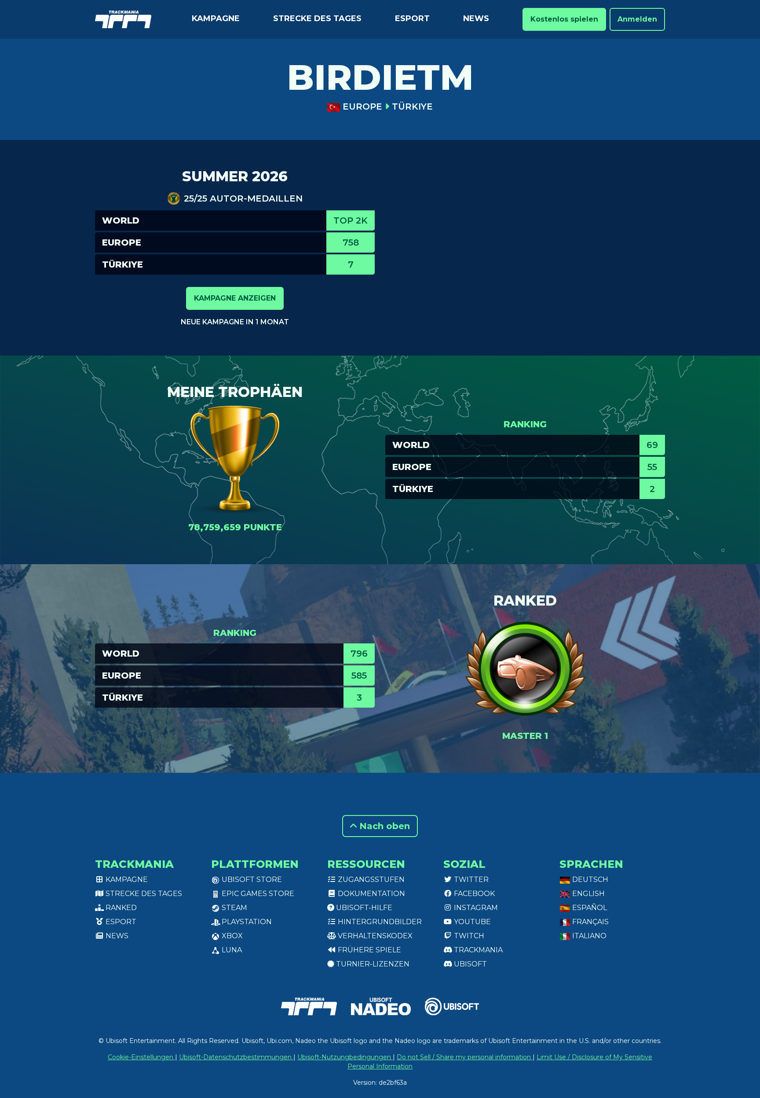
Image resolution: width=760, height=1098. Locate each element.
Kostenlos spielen (564, 19)
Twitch (468, 936)
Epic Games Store (257, 893)
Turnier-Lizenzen (371, 964)
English (587, 893)
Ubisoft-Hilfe (363, 907)
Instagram (475, 907)
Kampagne (216, 18)
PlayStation (246, 922)
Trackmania (477, 950)
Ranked (120, 907)
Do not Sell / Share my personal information (465, 1057)
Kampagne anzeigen (235, 298)
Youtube (471, 922)
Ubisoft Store (251, 879)
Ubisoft (469, 964)
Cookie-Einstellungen (141, 1057)
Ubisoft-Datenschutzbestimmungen (236, 1057)
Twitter (470, 879)
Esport (412, 18)
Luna (231, 950)
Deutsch (589, 879)
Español (588, 907)
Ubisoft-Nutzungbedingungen (345, 1057)
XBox (231, 936)
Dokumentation (370, 893)
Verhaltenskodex (374, 936)
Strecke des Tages (317, 18)
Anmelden (637, 19)
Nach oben (383, 826)
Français (589, 922)
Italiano (588, 936)
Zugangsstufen (370, 879)
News (476, 18)
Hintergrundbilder (379, 922)
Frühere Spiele (368, 950)
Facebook (473, 893)
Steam (233, 907)
